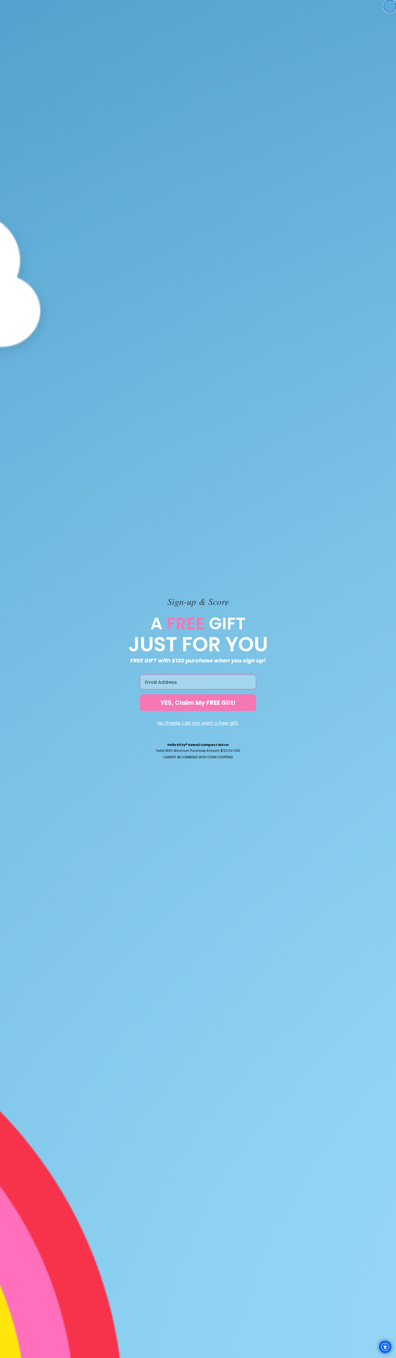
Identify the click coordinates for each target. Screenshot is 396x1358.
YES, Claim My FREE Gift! (198, 702)
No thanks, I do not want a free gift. (198, 723)
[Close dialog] (390, 6)
